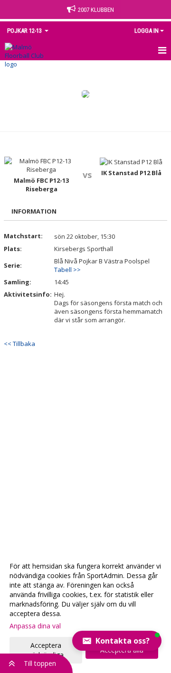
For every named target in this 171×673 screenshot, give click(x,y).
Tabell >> (67, 269)
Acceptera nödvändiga (46, 650)
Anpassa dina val (35, 626)
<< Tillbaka (19, 343)
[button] (117, 641)
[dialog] (85, 610)
